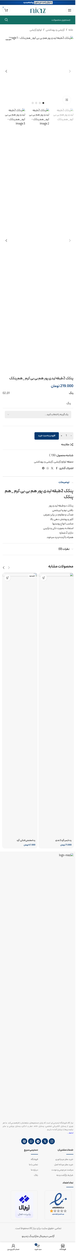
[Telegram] (38, 1141)
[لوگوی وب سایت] (37, 10)
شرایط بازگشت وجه (64, 1175)
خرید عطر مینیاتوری (64, 1159)
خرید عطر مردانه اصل (63, 1164)
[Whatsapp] (31, 1141)
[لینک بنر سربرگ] (38, 2)
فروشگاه (34, 1159)
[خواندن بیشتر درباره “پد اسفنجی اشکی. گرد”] (7, 578)
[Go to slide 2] (40, 103)
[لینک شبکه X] (52, 468)
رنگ (68, 403)
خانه (70, 30)
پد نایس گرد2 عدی (63, 840)
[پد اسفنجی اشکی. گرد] (20, 705)
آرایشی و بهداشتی (55, 30)
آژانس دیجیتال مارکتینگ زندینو (38, 1236)
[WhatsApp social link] (48, 468)
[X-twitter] (45, 1141)
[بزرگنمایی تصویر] (67, 100)
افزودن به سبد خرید (46, 435)
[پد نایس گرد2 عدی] (56, 705)
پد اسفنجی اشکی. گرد (26, 840)
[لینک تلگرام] (43, 468)
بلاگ (36, 1175)
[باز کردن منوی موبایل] (69, 10)
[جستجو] (6, 20)
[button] (69, 71)
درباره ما (34, 1170)
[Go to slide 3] (36, 103)
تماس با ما (33, 1164)
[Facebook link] (56, 468)
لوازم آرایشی (36, 30)
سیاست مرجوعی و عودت (62, 1170)
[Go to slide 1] (43, 103)
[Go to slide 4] (33, 103)
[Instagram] (52, 1141)
